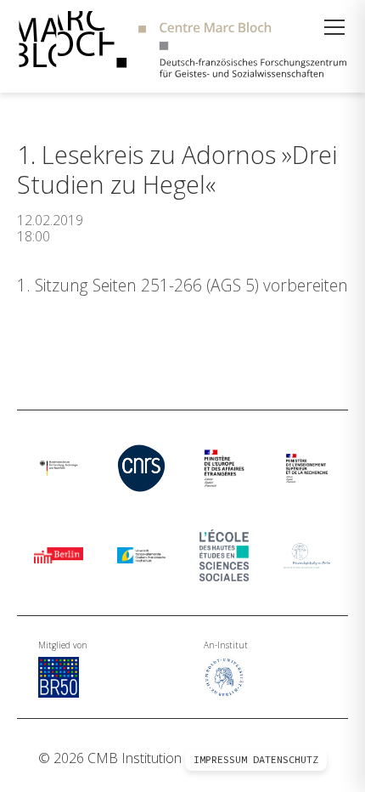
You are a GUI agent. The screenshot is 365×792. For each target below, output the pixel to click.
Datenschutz (285, 760)
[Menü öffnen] (334, 27)
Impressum (220, 760)
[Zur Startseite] (182, 46)
